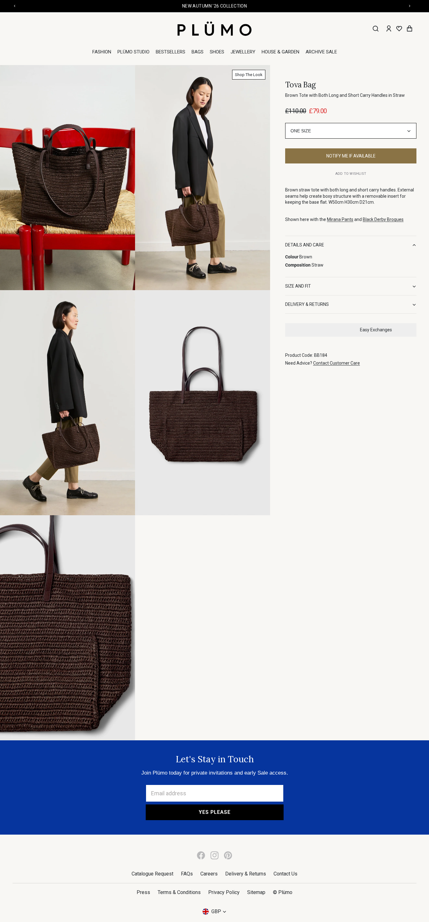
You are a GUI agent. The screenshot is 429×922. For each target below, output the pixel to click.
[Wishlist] (399, 29)
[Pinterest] (228, 855)
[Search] (376, 29)
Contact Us (285, 874)
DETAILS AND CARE (304, 245)
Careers (209, 874)
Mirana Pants (340, 219)
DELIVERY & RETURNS (307, 304)
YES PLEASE (215, 812)
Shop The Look (249, 74)
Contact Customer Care (336, 363)
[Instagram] (214, 855)
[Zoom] (67, 177)
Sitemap (256, 892)
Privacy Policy (224, 892)
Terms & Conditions (179, 892)
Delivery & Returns (245, 874)
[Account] (389, 29)
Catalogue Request (152, 874)
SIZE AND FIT (298, 286)
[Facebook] (201, 855)
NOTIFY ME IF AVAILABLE (351, 156)
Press (143, 892)
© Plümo (282, 892)
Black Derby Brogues (383, 219)
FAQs (187, 874)
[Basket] (409, 29)
